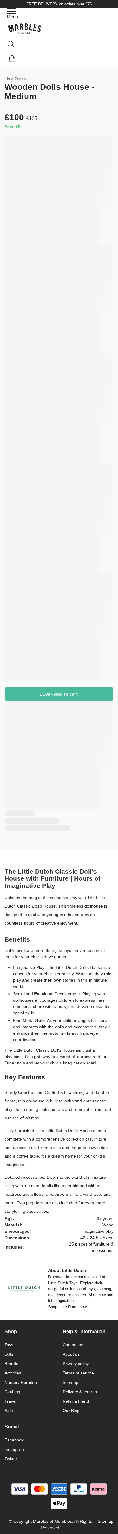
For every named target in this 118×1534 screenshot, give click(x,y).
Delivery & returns (80, 1391)
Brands (11, 1363)
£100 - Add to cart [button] (59, 694)
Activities (13, 1372)
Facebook (14, 1440)
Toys (9, 1344)
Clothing (12, 1391)
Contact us (73, 1344)
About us (71, 1354)
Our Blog (71, 1410)
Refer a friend (76, 1401)
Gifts (9, 1354)
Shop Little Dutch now (67, 1307)
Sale (9, 1410)
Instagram (14, 1449)
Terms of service (78, 1372)
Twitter (11, 1458)
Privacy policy (76, 1363)
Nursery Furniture (21, 1382)
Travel (10, 1401)
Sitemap (70, 1382)
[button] (12, 14)
